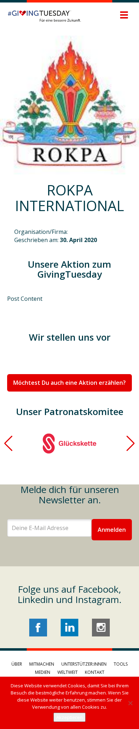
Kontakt (94, 672)
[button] (8, 443)
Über (16, 664)
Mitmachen (41, 664)
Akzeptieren (69, 717)
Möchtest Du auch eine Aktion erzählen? (69, 383)
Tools (121, 664)
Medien (42, 672)
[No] (130, 703)
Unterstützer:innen (84, 664)
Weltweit (67, 672)
